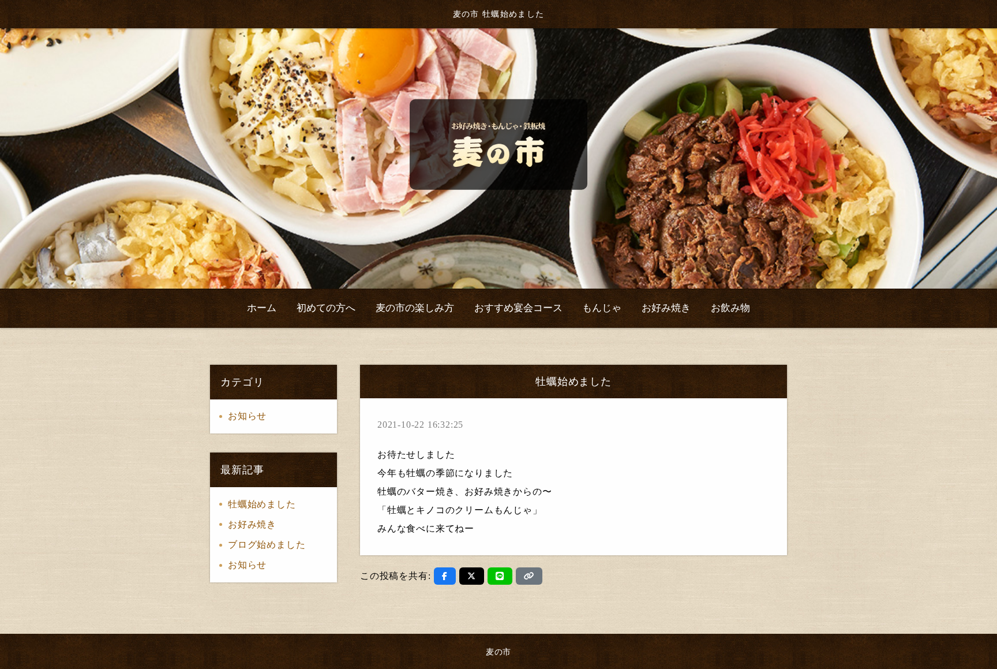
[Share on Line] (500, 576)
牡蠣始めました (262, 504)
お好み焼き (252, 524)
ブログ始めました (266, 545)
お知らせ (247, 416)
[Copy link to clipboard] (529, 576)
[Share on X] (471, 576)
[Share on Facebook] (445, 576)
